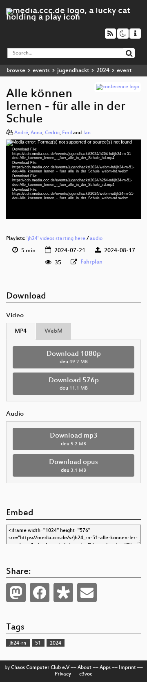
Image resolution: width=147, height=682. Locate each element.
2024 (102, 70)
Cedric (52, 133)
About (84, 668)
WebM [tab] (53, 331)
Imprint (127, 668)
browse (16, 70)
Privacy (63, 674)
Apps (105, 668)
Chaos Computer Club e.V (40, 668)
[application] (73, 179)
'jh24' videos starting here (56, 239)
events (41, 70)
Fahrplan (91, 262)
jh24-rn (17, 643)
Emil (67, 133)
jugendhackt (73, 70)
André (21, 133)
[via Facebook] (39, 592)
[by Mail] (87, 592)
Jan (87, 133)
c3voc (85, 674)
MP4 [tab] (21, 331)
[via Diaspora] (63, 592)
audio (96, 239)
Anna (36, 133)
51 (38, 643)
